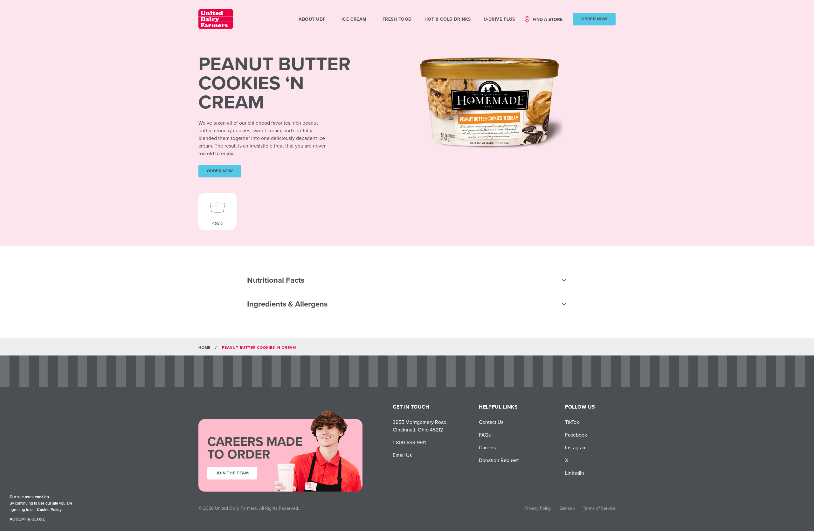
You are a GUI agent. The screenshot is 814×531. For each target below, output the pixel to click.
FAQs (485, 434)
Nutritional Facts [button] (275, 280)
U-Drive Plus (499, 19)
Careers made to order (254, 447)
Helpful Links (498, 406)
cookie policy (49, 509)
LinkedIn (574, 472)
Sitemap (567, 508)
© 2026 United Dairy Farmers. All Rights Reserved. (248, 508)
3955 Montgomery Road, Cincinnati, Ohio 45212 (420, 425)
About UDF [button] (312, 19)
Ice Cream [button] (354, 19)
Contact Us (491, 421)
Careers (487, 447)
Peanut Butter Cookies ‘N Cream (274, 82)
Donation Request (499, 460)
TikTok (572, 421)
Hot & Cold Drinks (447, 19)
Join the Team (232, 473)
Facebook (576, 434)
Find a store (547, 19)
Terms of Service (599, 508)
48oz (217, 223)
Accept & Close (27, 519)
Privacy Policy (538, 508)
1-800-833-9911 (409, 442)
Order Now (594, 19)
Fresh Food (397, 19)
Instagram (576, 447)
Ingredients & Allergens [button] (287, 303)
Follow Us (580, 406)
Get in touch (411, 406)
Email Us (402, 455)
